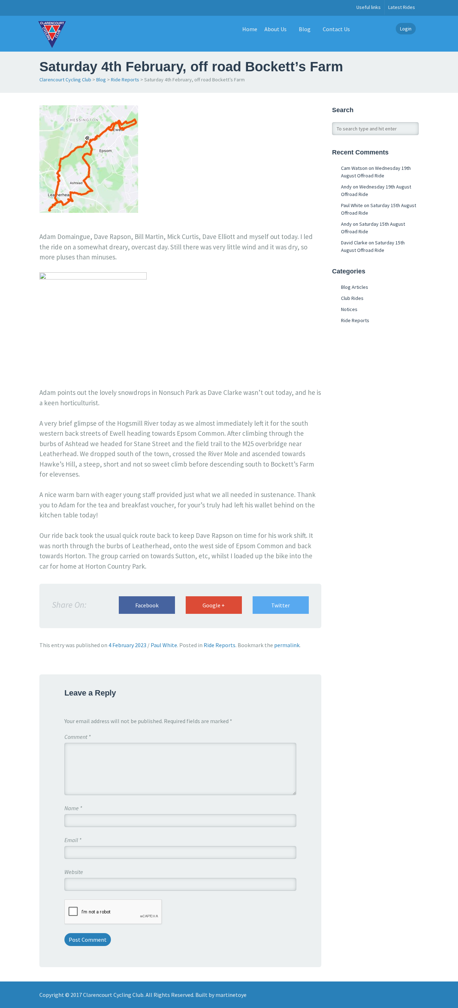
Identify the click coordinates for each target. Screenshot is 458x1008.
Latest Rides (401, 7)
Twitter (280, 605)
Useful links (368, 7)
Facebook (147, 605)
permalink (286, 645)
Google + (214, 605)
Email (72, 840)
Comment (77, 736)
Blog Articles (354, 287)
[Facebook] (43, 8)
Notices (349, 309)
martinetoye (231, 994)
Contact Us (336, 29)
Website (73, 871)
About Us (275, 29)
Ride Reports (125, 79)
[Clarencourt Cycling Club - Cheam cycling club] (52, 33)
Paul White (164, 645)
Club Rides (352, 298)
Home (249, 29)
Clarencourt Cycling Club (65, 79)
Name (73, 808)
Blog (305, 29)
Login (405, 28)
